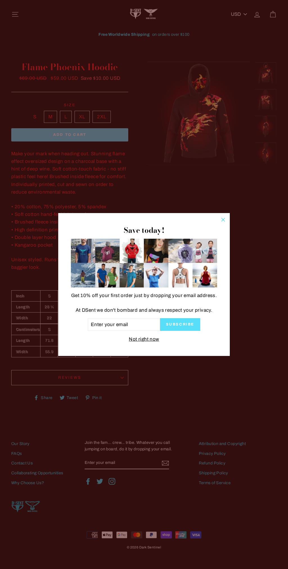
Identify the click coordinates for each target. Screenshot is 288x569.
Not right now (144, 339)
